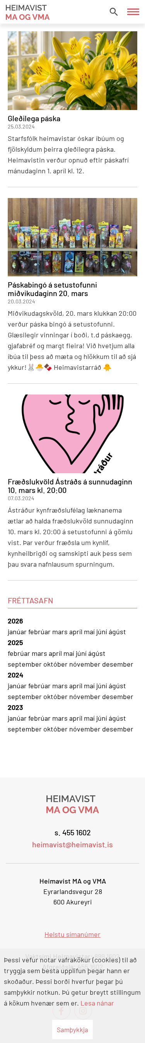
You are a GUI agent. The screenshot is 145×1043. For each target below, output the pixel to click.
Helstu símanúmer (72, 934)
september (25, 664)
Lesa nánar (97, 1003)
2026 (15, 620)
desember (117, 664)
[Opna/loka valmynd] (133, 12)
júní (102, 631)
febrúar (40, 631)
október (56, 664)
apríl (76, 631)
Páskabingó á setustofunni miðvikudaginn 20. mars (52, 289)
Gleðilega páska (34, 118)
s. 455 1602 (73, 832)
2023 (15, 707)
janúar (18, 631)
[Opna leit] (113, 11)
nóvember (85, 664)
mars (60, 631)
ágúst (117, 631)
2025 (15, 642)
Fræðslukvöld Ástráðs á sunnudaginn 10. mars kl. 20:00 (70, 485)
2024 (15, 674)
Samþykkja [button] (72, 1029)
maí (90, 631)
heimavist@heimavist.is (72, 844)
